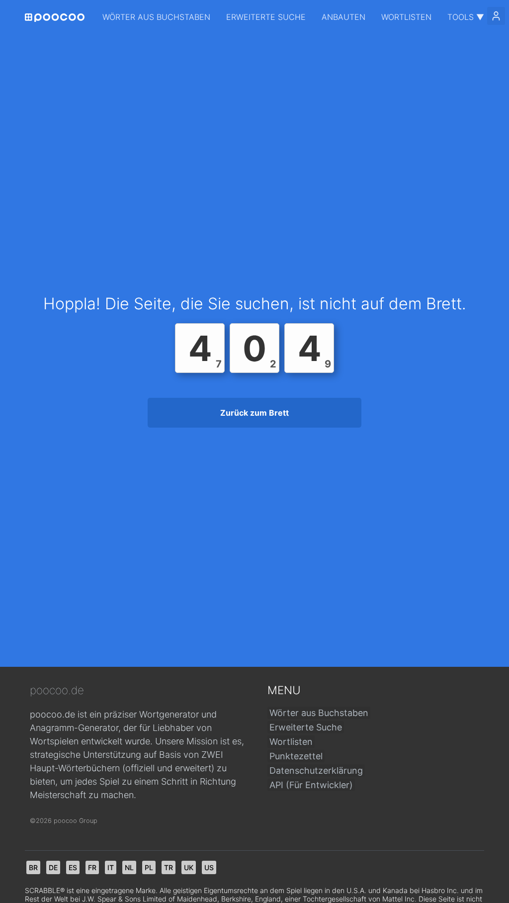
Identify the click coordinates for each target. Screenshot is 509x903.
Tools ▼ (465, 17)
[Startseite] (55, 17)
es (73, 867)
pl (149, 867)
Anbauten (343, 17)
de (53, 867)
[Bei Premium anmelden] (496, 16)
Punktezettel (296, 756)
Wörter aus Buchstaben (156, 17)
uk (188, 867)
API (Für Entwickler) (311, 785)
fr (92, 867)
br (33, 867)
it (110, 867)
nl (129, 867)
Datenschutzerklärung (316, 770)
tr (168, 867)
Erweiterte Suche (266, 17)
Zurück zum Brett (254, 413)
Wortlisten (406, 17)
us (209, 867)
